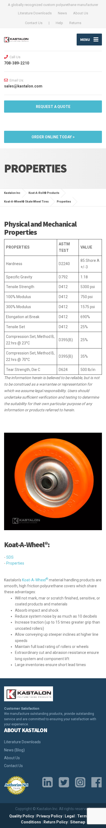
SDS (10, 557)
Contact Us (33, 23)
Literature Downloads (35, 13)
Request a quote (53, 107)
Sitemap (77, 822)
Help (59, 23)
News (62, 13)
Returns (75, 23)
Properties (15, 563)
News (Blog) (14, 750)
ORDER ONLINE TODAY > (53, 137)
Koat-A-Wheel (35, 580)
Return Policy (55, 822)
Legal (70, 816)
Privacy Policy (49, 816)
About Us (80, 13)
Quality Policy (21, 816)
